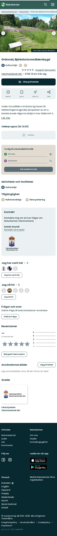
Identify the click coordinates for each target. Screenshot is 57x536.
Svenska (6, 483)
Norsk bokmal (8, 504)
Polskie (5, 493)
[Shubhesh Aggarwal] (3, 290)
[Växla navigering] (53, 4)
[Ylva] (3, 268)
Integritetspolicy (9, 522)
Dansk (4, 507)
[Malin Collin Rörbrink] (15, 290)
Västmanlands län (11, 74)
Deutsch (6, 490)
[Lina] (9, 290)
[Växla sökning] (45, 4)
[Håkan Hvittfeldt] (9, 268)
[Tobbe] (27, 290)
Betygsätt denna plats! (45, 70)
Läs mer (5, 118)
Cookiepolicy (44, 522)
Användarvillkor (27, 522)
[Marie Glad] (15, 268)
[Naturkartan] (10, 5)
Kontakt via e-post (14, 229)
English (5, 486)
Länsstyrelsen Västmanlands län (10, 409)
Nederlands (7, 497)
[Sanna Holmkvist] (21, 290)
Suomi (4, 500)
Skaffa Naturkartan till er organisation (42, 478)
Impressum (6, 525)
